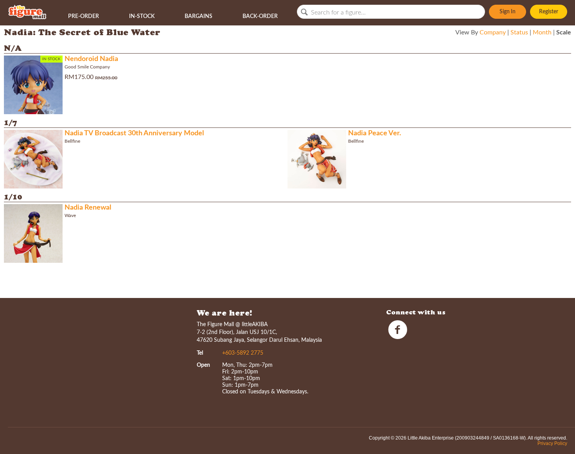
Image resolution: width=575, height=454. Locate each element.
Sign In (508, 11)
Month (542, 32)
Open (203, 365)
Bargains (198, 16)
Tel (200, 353)
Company (493, 32)
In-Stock (142, 16)
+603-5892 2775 (242, 353)
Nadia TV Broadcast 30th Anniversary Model (134, 133)
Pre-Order (83, 16)
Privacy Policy (552, 443)
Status (519, 32)
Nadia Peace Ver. (374, 133)
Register (548, 11)
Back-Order (260, 16)
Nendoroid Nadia (91, 59)
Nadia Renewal (88, 207)
